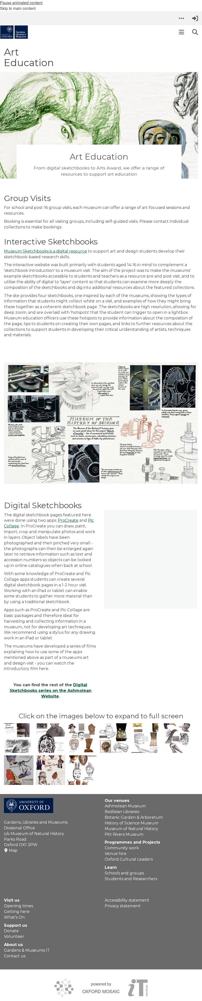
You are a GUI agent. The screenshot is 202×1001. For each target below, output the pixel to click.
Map (13, 850)
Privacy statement (123, 906)
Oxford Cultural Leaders (129, 859)
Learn (111, 867)
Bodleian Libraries (122, 811)
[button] (181, 18)
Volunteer (14, 936)
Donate (11, 930)
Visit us (11, 900)
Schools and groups (124, 873)
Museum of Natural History (131, 828)
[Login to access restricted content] (195, 18)
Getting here (17, 911)
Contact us (14, 956)
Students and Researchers (131, 878)
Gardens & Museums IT (27, 950)
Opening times (18, 906)
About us (13, 944)
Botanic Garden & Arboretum (134, 817)
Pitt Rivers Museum (124, 834)
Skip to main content (17, 8)
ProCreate (68, 520)
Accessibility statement (127, 900)
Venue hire (115, 853)
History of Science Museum (131, 823)
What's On (14, 917)
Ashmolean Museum (125, 806)
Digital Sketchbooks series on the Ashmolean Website (50, 691)
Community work (122, 848)
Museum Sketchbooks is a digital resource (45, 251)
